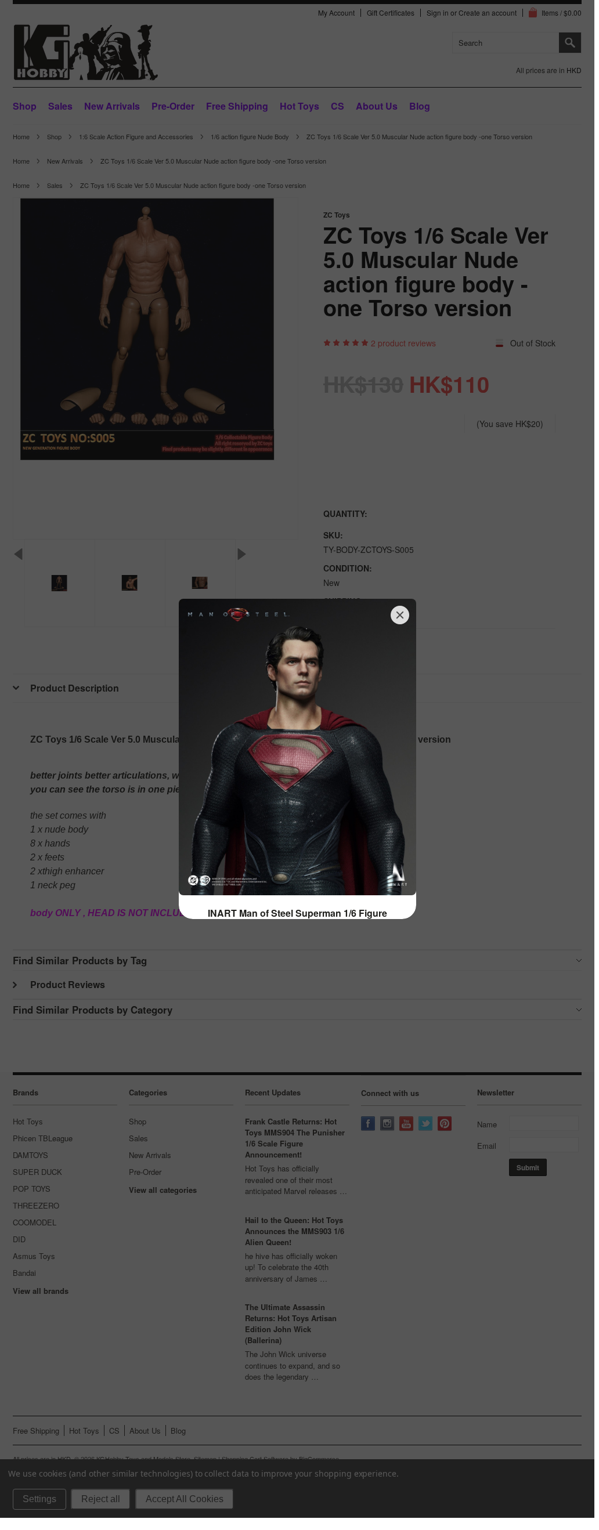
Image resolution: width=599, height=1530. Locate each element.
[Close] (400, 615)
